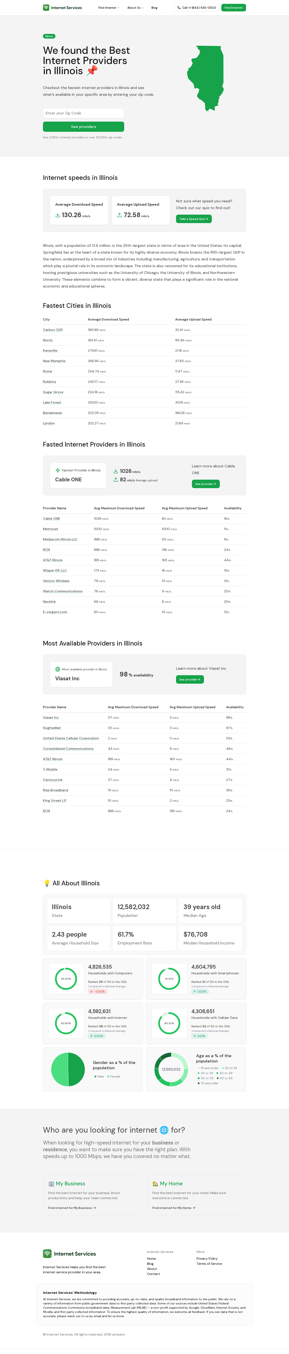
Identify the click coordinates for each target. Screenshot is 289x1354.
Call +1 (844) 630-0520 (199, 8)
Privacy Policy (207, 1258)
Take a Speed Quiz (192, 219)
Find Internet (107, 8)
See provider (204, 484)
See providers (83, 126)
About (152, 1269)
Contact (153, 1274)
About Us (133, 8)
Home (151, 1258)
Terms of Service (209, 1263)
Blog (154, 8)
